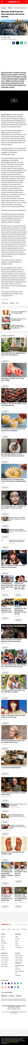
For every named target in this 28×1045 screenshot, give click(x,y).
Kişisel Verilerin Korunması (18, 962)
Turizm (16, 943)
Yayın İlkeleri (24, 929)
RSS (16, 973)
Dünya (2, 949)
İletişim (13, 929)
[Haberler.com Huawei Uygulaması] (18, 995)
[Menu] (2, 2)
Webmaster (18, 969)
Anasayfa (3, 7)
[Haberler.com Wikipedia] (5, 987)
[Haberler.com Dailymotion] (18, 987)
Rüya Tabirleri (4, 964)
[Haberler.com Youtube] (8, 987)
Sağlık (16, 936)
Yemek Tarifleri (4, 966)
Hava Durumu (4, 955)
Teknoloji (17, 938)
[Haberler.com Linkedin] (15, 983)
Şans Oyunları (4, 962)
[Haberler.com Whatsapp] (18, 983)
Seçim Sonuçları (5, 960)
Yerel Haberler (18, 947)
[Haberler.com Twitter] (8, 983)
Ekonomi (3, 936)
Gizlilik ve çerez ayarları (7, 1011)
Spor (2, 938)
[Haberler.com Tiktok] (12, 987)
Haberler (3, 934)
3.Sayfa (3, 947)
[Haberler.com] (6, 924)
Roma (17, 303)
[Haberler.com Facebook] (5, 983)
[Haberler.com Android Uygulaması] (11, 995)
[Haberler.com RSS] (2, 987)
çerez (2, 1039)
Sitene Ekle (17, 975)
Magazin (10, 7)
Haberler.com (4, 953)
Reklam (9, 929)
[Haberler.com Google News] (2, 983)
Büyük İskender (5, 303)
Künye (18, 929)
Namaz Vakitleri (4, 957)
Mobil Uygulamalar (19, 971)
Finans (16, 940)
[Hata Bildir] (14, 1011)
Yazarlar (17, 945)
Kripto (2, 945)
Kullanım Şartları (19, 955)
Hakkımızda (3, 929)
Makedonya (12, 303)
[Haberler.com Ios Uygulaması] (4, 995)
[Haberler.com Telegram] (15, 987)
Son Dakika (3, 943)
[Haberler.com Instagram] (12, 983)
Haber (8, 1008)
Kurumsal (17, 953)
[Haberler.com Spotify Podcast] (21, 983)
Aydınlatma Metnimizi (13, 1042)
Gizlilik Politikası (18, 957)
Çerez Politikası (18, 960)
